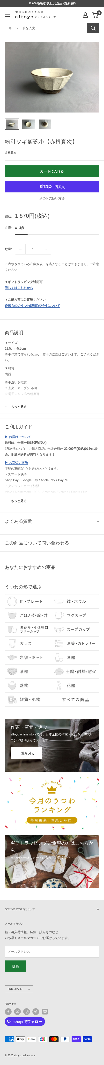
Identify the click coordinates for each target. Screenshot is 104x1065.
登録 (15, 966)
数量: (8, 249)
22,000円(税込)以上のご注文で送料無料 (52, 3)
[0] (95, 15)
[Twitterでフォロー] (17, 1011)
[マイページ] (85, 15)
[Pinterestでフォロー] (35, 1011)
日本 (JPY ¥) (14, 988)
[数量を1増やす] (46, 249)
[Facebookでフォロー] (8, 1011)
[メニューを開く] (7, 15)
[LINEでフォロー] (45, 1011)
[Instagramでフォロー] (26, 1011)
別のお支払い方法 (52, 198)
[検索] (93, 28)
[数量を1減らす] (20, 249)
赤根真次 (10, 152)
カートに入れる (52, 171)
